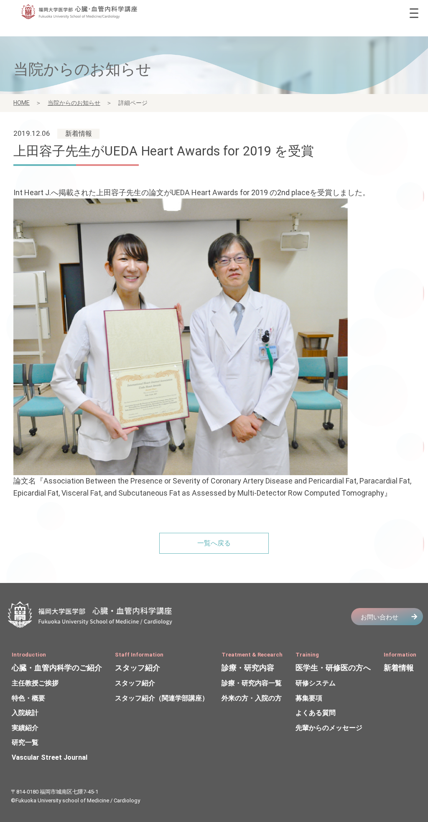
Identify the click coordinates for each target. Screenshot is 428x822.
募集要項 (309, 698)
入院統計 (25, 713)
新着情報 (399, 667)
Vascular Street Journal (49, 757)
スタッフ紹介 (137, 667)
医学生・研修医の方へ (333, 667)
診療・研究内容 (248, 667)
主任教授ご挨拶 (35, 683)
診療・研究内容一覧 (252, 683)
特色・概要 (28, 698)
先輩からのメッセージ (329, 728)
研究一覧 (25, 742)
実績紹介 (25, 728)
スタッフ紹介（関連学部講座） (162, 698)
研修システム (316, 683)
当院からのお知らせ (74, 102)
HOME (21, 102)
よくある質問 (316, 713)
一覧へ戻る (214, 543)
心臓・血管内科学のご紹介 (57, 667)
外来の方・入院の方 (252, 698)
